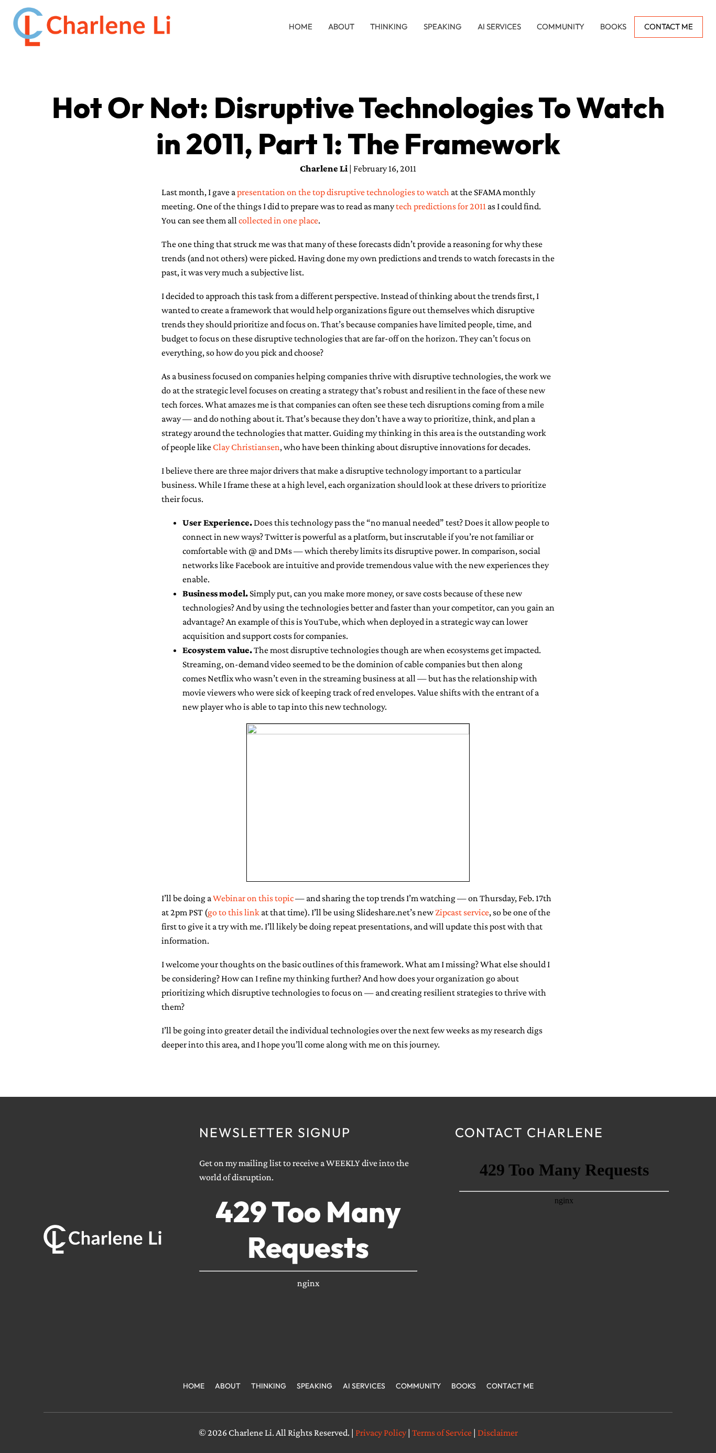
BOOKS (613, 26)
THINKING (389, 26)
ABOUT (341, 26)
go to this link (234, 912)
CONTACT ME (668, 26)
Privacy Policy (380, 1432)
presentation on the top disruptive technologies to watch (343, 192)
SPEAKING (443, 26)
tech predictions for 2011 (441, 206)
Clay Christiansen (246, 447)
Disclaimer (498, 1432)
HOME (300, 26)
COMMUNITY (560, 26)
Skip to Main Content (7, 16)
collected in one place (278, 220)
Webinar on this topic (252, 898)
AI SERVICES (499, 26)
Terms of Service (442, 1432)
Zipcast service (462, 912)
